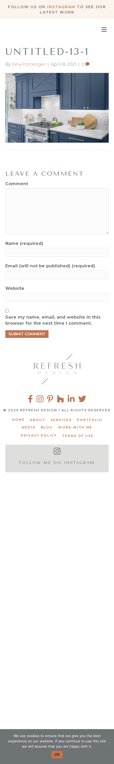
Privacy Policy (39, 435)
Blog (47, 427)
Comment (16, 183)
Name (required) (24, 243)
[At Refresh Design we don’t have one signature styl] (57, 573)
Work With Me (75, 427)
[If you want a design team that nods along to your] (57, 640)
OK (57, 754)
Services (61, 420)
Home (18, 420)
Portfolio (89, 420)
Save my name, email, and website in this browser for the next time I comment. (52, 320)
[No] (107, 746)
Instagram (61, 6)
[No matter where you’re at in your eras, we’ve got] (57, 507)
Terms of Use (78, 436)
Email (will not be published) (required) (50, 265)
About (37, 420)
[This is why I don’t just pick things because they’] (57, 706)
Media (29, 427)
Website (14, 288)
